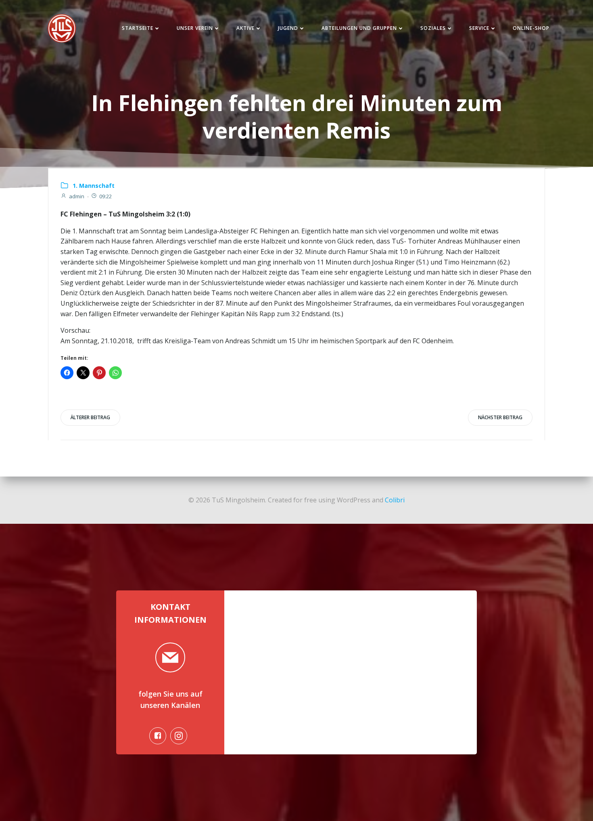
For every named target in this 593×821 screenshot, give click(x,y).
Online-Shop (531, 28)
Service (479, 28)
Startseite (137, 28)
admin (76, 196)
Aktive (245, 28)
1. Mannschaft (94, 185)
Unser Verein (195, 28)
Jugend (288, 28)
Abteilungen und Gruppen (359, 28)
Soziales (433, 28)
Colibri (395, 500)
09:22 (105, 196)
